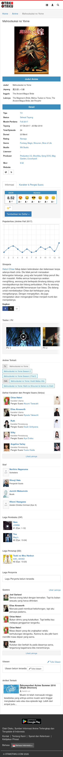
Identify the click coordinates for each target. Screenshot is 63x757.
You (15, 534)
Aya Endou (28, 438)
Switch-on (26, 691)
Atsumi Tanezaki (31, 403)
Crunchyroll (32, 158)
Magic (30, 143)
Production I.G (26, 155)
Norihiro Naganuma (18, 469)
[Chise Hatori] (6, 400)
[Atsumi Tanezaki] (57, 400)
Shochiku (37, 155)
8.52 (22, 162)
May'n (15, 537)
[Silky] (6, 435)
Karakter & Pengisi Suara (31, 184)
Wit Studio (24, 147)
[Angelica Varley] (6, 446)
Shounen (37, 143)
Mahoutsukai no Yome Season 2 (17, 371)
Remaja (23, 138)
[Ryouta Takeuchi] (57, 411)
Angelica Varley (18, 443)
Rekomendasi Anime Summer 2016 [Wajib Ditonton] (38, 686)
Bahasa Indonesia (23, 745)
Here (15, 522)
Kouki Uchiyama (31, 426)
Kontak (5, 736)
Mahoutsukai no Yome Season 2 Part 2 (20, 376)
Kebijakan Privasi (10, 739)
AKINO (21, 558)
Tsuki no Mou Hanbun (23, 555)
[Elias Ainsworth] (6, 412)
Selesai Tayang (26, 117)
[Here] (7, 525)
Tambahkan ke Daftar (17, 214)
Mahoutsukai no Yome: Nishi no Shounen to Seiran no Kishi (28, 386)
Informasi (9, 184)
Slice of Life (47, 143)
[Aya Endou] (57, 434)
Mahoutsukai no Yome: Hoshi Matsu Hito (27, 381)
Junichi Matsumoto (18, 490)
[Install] (31, 721)
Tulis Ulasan (36, 668)
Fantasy (23, 143)
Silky (13, 432)
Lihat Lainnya (55, 590)
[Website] (5, 172)
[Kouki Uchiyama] (57, 423)
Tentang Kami (19, 736)
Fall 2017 (24, 121)
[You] (7, 537)
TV (21, 113)
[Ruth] (6, 423)
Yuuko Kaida (29, 449)
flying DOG (46, 155)
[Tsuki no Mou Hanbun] (7, 558)
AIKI (15, 558)
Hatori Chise (8, 269)
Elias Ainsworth (18, 409)
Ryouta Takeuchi (31, 415)
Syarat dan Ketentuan (39, 736)
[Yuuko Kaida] (57, 446)
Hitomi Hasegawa (17, 501)
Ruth (13, 420)
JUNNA (16, 525)
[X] (11, 172)
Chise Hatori (16, 397)
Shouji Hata (14, 480)
